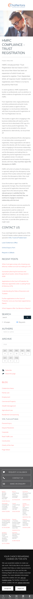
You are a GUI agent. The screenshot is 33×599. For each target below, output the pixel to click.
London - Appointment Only (26, 505)
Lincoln (14, 503)
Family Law (5, 393)
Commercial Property (9, 401)
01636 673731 (16, 530)
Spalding (4, 532)
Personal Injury (7, 423)
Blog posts (22, 322)
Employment (6, 397)
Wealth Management (9, 406)
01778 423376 (16, 499)
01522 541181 (16, 511)
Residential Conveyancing (10, 414)
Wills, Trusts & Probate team (17, 238)
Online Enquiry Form (8, 247)
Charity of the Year (8, 445)
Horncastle (4, 503)
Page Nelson (6, 450)
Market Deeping (6, 519)
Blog (5, 382)
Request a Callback (8, 252)
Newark (14, 519)
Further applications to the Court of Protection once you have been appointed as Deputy (16, 301)
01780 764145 (16, 540)
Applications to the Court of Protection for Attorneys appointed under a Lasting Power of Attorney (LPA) (16, 283)
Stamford (14, 532)
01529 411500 (26, 527)
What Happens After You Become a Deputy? (16, 308)
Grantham (25, 491)
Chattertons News (8, 388)
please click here (23, 583)
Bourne (14, 491)
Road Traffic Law (7, 436)
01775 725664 (6, 543)
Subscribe (8, 370)
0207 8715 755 (27, 517)
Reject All (21, 588)
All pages (7, 322)
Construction (6, 441)
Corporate (5, 432)
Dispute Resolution (8, 428)
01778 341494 (6, 527)
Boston (4, 491)
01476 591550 (26, 499)
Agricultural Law (7, 410)
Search (6, 314)
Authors (7, 328)
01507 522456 (6, 511)
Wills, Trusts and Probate (10, 419)
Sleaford (25, 519)
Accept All (7, 588)
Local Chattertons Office (10, 243)
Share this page (10, 374)
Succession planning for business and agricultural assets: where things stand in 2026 (15, 274)
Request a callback (18, 472)
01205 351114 (6, 501)
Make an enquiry (17, 484)
